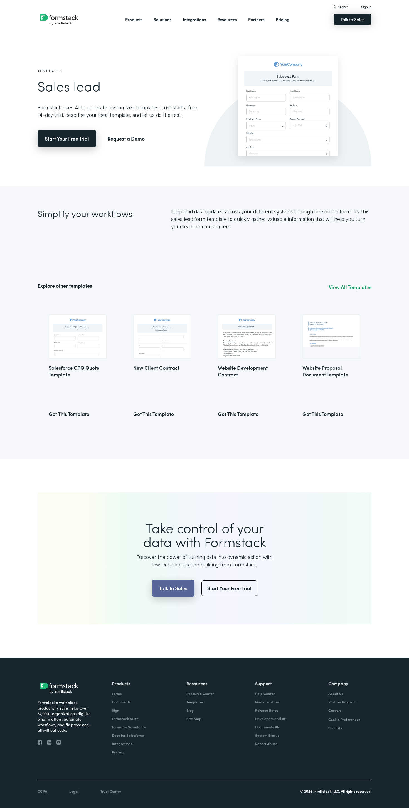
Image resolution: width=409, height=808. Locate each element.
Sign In (366, 6)
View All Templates (350, 287)
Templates (50, 71)
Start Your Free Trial (67, 138)
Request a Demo (126, 138)
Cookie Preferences (344, 719)
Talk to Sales (352, 19)
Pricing (282, 19)
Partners (256, 19)
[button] (133, 19)
